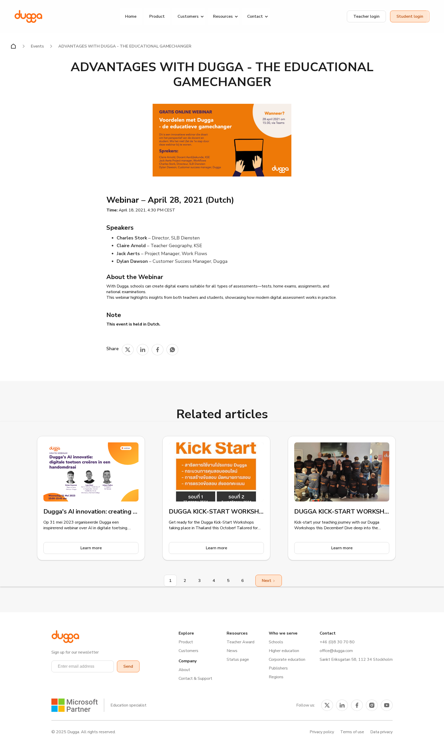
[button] (188, 16)
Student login (409, 16)
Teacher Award (240, 642)
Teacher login (366, 16)
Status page (238, 659)
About (184, 670)
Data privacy (381, 732)
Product (157, 16)
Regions (276, 677)
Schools (276, 642)
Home (130, 16)
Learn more (91, 548)
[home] (28, 16)
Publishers (278, 668)
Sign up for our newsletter (75, 652)
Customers (188, 651)
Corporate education (287, 659)
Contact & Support (195, 678)
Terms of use (352, 732)
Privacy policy (322, 732)
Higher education (284, 651)
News (232, 651)
